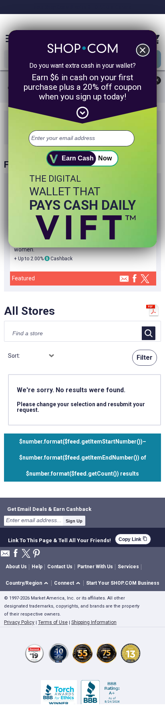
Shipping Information (94, 622)
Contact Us (59, 566)
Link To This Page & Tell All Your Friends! (59, 539)
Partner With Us (95, 566)
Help (37, 566)
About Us (16, 566)
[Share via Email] (124, 281)
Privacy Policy (19, 622)
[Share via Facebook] (134, 279)
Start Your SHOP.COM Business (122, 583)
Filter (145, 357)
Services (128, 566)
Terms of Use (53, 622)
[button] (28, 583)
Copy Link (133, 539)
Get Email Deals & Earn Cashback (49, 509)
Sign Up (74, 521)
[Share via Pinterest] (36, 554)
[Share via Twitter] (145, 279)
